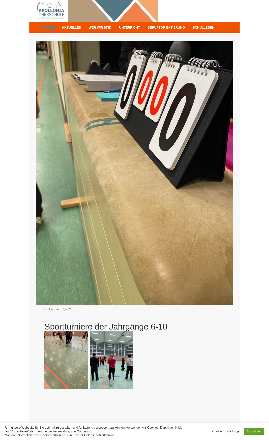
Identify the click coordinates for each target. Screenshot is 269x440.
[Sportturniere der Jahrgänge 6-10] (134, 172)
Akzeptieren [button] (254, 431)
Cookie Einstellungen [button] (226, 431)
